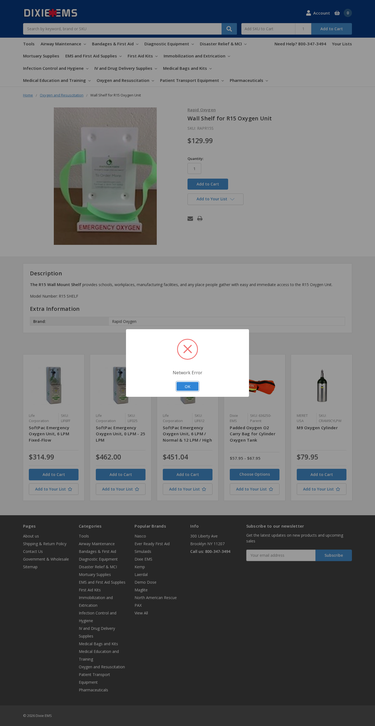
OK (187, 386)
